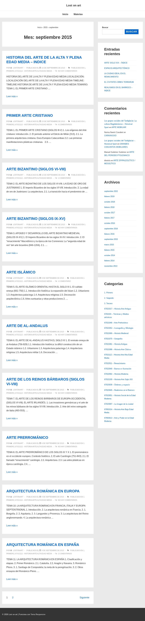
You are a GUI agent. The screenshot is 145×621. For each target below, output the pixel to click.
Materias (78, 14)
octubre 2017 (109, 213)
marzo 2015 (109, 245)
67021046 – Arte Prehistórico (116, 323)
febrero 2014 (109, 261)
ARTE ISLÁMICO (20, 272)
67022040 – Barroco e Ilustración (117, 369)
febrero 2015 (109, 250)
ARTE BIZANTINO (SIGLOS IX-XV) (35, 218)
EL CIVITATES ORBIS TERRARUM (119, 82)
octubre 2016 (109, 223)
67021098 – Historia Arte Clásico (117, 349)
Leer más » (12, 96)
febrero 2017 (109, 218)
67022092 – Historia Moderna (116, 374)
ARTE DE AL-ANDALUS (27, 326)
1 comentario (64, 178)
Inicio (65, 14)
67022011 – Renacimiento (114, 363)
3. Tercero (108, 303)
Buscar (105, 27)
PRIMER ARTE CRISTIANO (29, 115)
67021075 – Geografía (113, 339)
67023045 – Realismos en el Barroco (119, 390)
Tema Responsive (38, 614)
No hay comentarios (67, 71)
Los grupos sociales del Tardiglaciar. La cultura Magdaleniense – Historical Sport (120, 124)
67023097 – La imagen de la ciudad (118, 404)
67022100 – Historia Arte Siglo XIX (118, 379)
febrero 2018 (109, 207)
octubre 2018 (109, 202)
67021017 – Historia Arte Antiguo (117, 309)
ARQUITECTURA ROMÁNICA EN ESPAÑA (42, 545)
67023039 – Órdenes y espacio (117, 385)
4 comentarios (65, 125)
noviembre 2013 (110, 266)
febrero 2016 (109, 234)
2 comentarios (65, 554)
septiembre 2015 (111, 239)
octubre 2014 (109, 255)
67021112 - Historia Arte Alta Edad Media (33, 71)
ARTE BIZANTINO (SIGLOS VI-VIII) (36, 169)
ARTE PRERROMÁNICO (27, 437)
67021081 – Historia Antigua (115, 344)
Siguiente (84, 597)
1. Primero (108, 293)
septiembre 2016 (111, 229)
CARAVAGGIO (110, 135)
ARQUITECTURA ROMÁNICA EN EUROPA (43, 491)
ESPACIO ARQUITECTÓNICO (116, 68)
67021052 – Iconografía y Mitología (118, 328)
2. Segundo (109, 298)
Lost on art (73, 5)
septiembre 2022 (111, 191)
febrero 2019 (109, 196)
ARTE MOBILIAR (119, 127)
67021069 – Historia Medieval (116, 333)
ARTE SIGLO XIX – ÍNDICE (115, 63)
